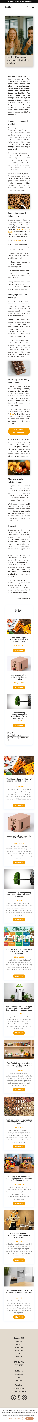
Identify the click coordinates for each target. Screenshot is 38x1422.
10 (9, 738)
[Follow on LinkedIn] (19, 1397)
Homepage (19, 1365)
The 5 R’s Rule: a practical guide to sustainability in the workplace (19, 951)
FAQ (19, 1354)
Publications (19, 1350)
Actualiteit (19, 1374)
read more (19, 650)
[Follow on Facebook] (13, 1397)
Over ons (19, 1368)
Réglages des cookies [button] (14, 1418)
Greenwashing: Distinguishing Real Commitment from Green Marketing (19, 715)
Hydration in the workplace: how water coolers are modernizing (19, 1291)
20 (12, 738)
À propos (19, 1344)
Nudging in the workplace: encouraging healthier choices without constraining (19, 1179)
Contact (19, 1357)
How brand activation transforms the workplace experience (19, 1235)
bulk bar (11, 414)
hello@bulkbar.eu (19, 1388)
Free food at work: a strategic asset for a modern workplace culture (19, 1065)
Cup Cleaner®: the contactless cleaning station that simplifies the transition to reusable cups (19, 1008)
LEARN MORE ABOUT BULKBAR (19, 431)
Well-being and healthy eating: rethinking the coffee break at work (19, 1122)
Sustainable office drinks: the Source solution (19, 677)
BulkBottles (19, 1347)
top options (17, 240)
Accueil (19, 1341)
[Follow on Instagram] (24, 1397)
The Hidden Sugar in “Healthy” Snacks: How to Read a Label (19, 640)
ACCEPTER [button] (29, 1418)
